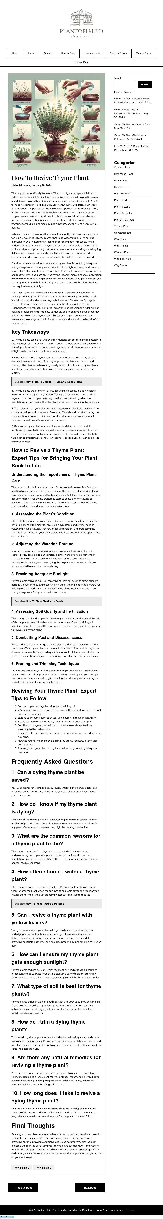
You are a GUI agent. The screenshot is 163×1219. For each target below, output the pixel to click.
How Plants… (122, 180)
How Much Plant (123, 174)
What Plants (121, 245)
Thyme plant (18, 193)
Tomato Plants (143, 53)
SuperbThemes (126, 1210)
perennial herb (86, 193)
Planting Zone (122, 206)
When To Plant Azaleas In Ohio (132, 124)
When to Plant (122, 252)
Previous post (23, 1187)
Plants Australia (92, 53)
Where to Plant (122, 259)
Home (15, 53)
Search (118, 78)
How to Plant (68, 53)
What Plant (120, 239)
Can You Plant (81, 62)
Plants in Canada (118, 53)
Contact (47, 53)
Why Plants (120, 265)
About (31, 53)
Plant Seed (120, 200)
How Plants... (22, 1167)
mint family (37, 197)
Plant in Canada (123, 193)
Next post (90, 1187)
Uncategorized (122, 232)
